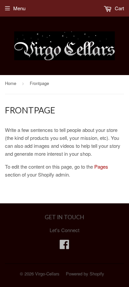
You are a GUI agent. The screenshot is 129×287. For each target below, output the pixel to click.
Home (10, 83)
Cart (118, 8)
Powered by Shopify (85, 273)
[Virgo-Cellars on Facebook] (64, 246)
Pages (101, 166)
